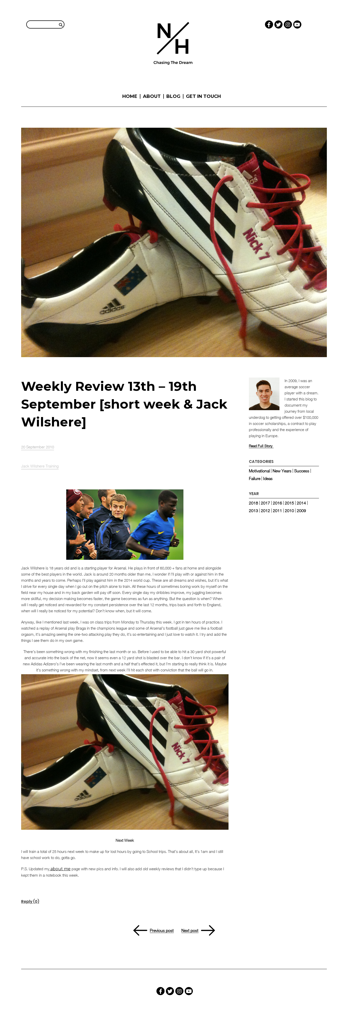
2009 (301, 511)
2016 (277, 503)
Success (301, 471)
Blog (173, 96)
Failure (254, 478)
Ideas (268, 478)
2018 (253, 503)
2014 (301, 503)
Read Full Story (260, 446)
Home (129, 96)
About (152, 96)
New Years (282, 471)
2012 (265, 511)
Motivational (259, 471)
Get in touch (203, 96)
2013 (253, 511)
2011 (277, 511)
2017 (265, 503)
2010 (289, 511)
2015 (289, 503)
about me (60, 868)
